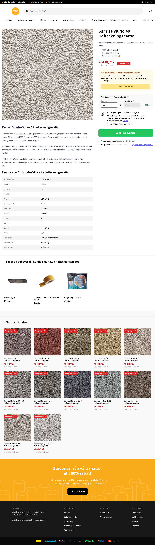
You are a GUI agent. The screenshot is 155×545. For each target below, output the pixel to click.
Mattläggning (100, 20)
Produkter (8, 20)
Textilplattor (68, 20)
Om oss (67, 512)
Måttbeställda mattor (49, 20)
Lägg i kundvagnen (126, 133)
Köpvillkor (68, 521)
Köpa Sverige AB (38, 520)
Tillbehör (83, 20)
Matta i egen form (120, 20)
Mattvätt (136, 521)
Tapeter (135, 526)
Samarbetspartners (72, 526)
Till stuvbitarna (77, 491)
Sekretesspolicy (70, 517)
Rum (135, 20)
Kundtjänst (104, 512)
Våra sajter (68, 530)
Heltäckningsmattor (26, 20)
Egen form (136, 512)
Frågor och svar (106, 517)
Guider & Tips (147, 20)
